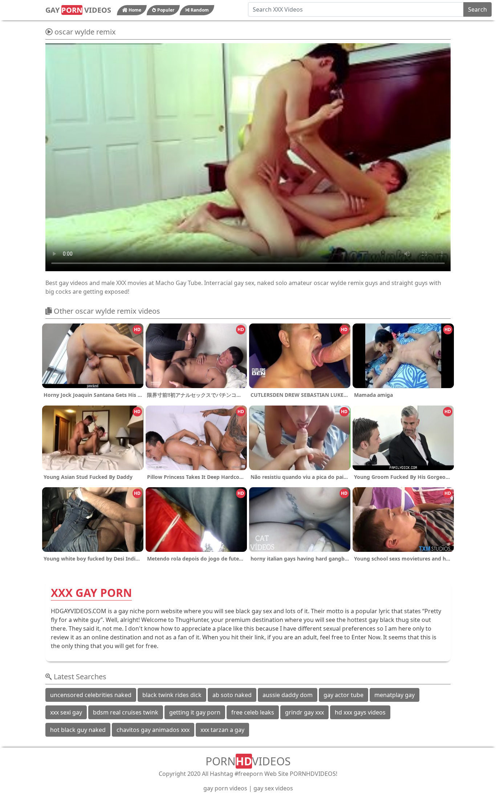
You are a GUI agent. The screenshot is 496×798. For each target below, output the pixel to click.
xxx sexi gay (66, 712)
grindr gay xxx (304, 712)
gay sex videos (273, 788)
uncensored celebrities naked (90, 695)
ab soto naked (232, 695)
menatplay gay (394, 695)
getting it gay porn (194, 712)
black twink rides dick (172, 695)
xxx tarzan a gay (222, 730)
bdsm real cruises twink (125, 712)
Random (199, 10)
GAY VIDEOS (78, 10)
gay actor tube (343, 695)
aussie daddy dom (288, 695)
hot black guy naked (78, 730)
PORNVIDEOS (248, 761)
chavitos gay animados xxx (153, 730)
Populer (165, 10)
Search (477, 9)
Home (134, 10)
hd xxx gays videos (360, 712)
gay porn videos (225, 788)
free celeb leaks (252, 712)
